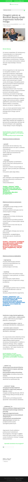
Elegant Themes (19, 478)
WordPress (18, 480)
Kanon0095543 (14, 24)
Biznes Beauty (7, 26)
